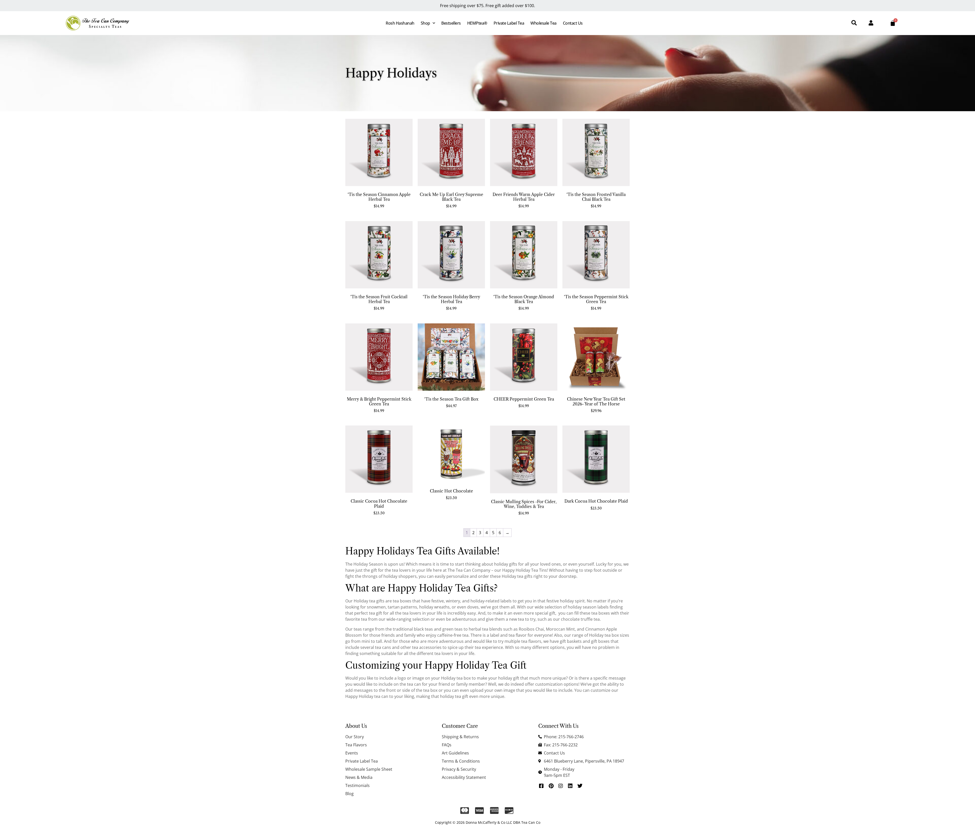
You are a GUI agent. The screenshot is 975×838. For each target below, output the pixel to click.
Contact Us (573, 23)
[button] (854, 23)
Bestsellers (451, 23)
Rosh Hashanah (400, 23)
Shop (425, 23)
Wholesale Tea (543, 23)
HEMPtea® (477, 23)
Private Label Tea (509, 23)
